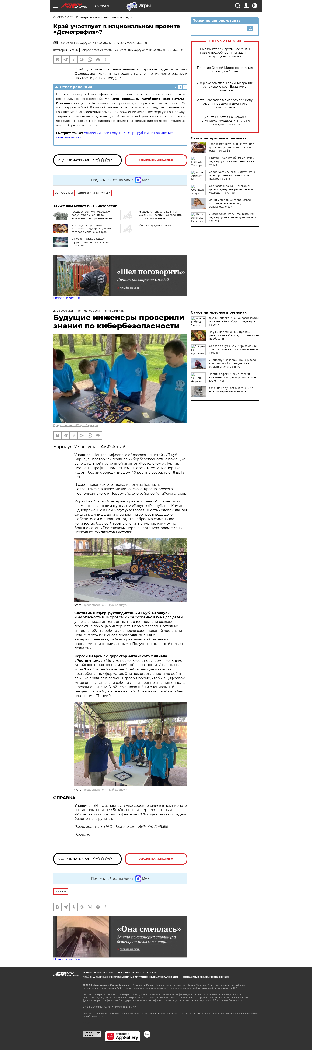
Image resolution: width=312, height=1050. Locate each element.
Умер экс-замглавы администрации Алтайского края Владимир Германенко (225, 86)
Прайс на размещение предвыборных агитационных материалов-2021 (130, 977)
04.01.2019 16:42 (63, 17)
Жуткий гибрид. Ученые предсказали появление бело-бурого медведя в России (234, 321)
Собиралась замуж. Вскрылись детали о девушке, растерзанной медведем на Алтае (231, 189)
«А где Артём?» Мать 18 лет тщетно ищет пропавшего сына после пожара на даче (232, 175)
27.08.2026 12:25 (63, 310)
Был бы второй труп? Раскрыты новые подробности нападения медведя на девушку (225, 52)
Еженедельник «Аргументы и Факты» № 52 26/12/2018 (148, 50)
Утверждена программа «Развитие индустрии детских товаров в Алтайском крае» (91, 229)
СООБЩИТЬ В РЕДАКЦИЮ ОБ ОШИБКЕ (206, 977)
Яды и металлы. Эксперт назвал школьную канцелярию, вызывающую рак (230, 203)
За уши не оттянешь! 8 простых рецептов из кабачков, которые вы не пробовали (234, 335)
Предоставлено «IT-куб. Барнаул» (75, 425)
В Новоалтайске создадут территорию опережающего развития (90, 242)
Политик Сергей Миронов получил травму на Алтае (225, 69)
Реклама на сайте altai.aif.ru (137, 972)
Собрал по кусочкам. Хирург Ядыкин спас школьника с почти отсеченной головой (233, 349)
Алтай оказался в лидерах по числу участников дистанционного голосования (225, 103)
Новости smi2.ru (67, 298)
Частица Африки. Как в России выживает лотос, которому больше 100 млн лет (232, 377)
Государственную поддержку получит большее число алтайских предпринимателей (92, 215)
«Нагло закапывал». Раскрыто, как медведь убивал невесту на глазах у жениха (233, 217)
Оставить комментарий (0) (156, 160)
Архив (74, 50)
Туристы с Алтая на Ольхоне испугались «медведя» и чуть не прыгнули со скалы (225, 120)
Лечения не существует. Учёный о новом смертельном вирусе (231, 389)
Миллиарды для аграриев (156, 225)
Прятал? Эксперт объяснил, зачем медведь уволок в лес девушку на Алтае (231, 161)
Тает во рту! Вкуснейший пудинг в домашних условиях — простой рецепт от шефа (231, 147)
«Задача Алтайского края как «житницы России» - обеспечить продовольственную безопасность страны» (151, 216)
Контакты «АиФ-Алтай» (98, 972)
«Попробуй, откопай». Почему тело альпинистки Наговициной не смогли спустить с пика (232, 363)
